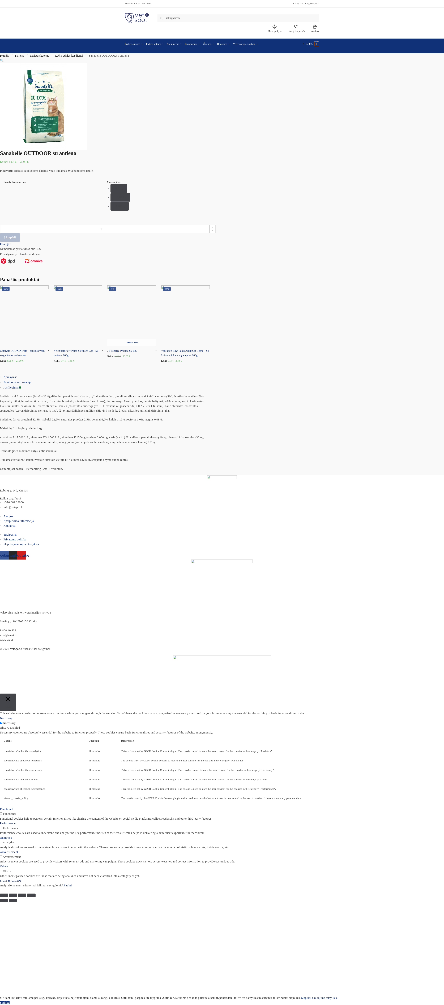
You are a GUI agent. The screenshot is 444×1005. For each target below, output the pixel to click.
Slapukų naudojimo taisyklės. (319, 997)
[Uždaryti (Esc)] (4, 895)
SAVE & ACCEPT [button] (11, 880)
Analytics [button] (6, 837)
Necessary (9, 723)
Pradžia (4, 55)
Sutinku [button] (5, 1002)
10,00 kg (120, 197)
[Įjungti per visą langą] (22, 895)
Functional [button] (6, 809)
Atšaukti (66, 885)
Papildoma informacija (17, 382)
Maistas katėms (39, 55)
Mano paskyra (274, 31)
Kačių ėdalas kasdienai (69, 55)
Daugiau (131, 366)
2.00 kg (120, 206)
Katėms (19, 55)
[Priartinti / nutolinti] (31, 895)
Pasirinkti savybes (24, 366)
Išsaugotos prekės (296, 31)
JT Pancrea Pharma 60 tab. (122, 350)
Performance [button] (8, 823)
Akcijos (315, 31)
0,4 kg (119, 188)
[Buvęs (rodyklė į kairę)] (4, 900)
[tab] (223, 377)
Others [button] (4, 866)
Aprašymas (10, 377)
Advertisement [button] (9, 852)
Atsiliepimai (12, 387)
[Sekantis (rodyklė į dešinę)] (13, 900)
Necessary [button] (6, 718)
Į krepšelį (10, 237)
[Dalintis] (13, 895)
